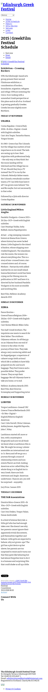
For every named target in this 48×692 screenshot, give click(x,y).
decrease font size (15, 53)
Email (8, 57)
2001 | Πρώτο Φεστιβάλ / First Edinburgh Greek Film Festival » (16, 583)
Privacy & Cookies (13, 689)
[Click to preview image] (16, 64)
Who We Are (11, 26)
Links (8, 30)
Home (8, 19)
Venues (9, 28)
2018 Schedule (13, 21)
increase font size (17, 53)
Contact (9, 32)
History (9, 24)
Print (8, 55)
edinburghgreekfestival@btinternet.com (24, 678)
